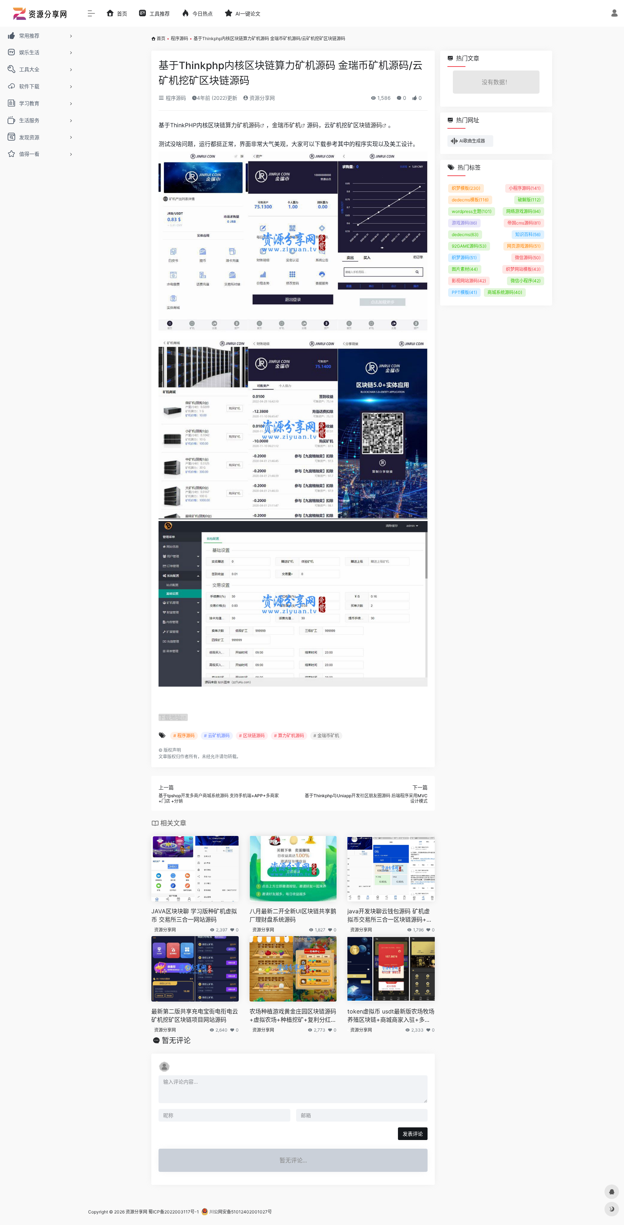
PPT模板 (464, 292)
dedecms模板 (470, 199)
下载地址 (170, 717)
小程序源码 (525, 188)
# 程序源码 (184, 735)
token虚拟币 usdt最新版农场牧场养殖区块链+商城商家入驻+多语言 (390, 1016)
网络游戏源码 (523, 211)
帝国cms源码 (524, 223)
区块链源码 (367, 125)
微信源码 (528, 257)
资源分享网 (261, 98)
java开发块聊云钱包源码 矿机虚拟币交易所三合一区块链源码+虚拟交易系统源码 (389, 916)
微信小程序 (526, 280)
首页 (161, 38)
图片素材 (465, 269)
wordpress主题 (471, 211)
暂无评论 (176, 1040)
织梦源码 (464, 257)
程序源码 (179, 38)
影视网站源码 (469, 280)
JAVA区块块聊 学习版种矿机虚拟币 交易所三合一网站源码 (194, 915)
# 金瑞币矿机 (326, 735)
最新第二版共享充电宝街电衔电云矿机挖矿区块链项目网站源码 (194, 1015)
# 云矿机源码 (217, 735)
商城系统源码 (505, 292)
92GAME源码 (469, 246)
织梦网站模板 (523, 269)
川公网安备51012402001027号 (240, 1212)
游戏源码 (464, 223)
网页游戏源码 (524, 246)
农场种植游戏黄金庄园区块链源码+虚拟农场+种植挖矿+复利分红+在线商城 (293, 1016)
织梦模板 (466, 188)
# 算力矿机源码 (289, 735)
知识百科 (528, 234)
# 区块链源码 (252, 735)
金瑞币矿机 (286, 125)
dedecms (465, 234)
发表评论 (413, 1134)
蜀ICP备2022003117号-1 (173, 1212)
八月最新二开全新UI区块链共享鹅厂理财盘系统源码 (293, 915)
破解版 (529, 199)
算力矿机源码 (242, 125)
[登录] (614, 14)
